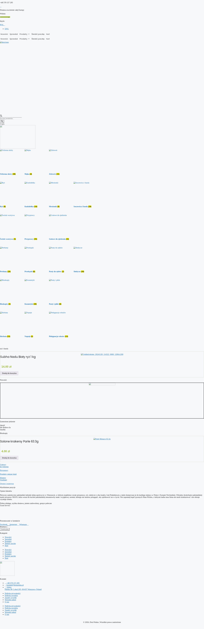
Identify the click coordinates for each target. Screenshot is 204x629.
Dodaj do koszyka (9, 373)
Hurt (48, 34)
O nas (7, 602)
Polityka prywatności (12, 593)
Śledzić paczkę (38, 34)
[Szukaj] (2, 121)
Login (2, 124)
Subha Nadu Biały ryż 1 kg (18, 357)
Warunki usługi (10, 600)
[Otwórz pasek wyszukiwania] (1, 116)
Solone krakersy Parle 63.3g (19, 441)
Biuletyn (3, 527)
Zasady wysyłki (11, 598)
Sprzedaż (14, 34)
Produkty (23, 34)
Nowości (4, 34)
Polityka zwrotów (11, 595)
